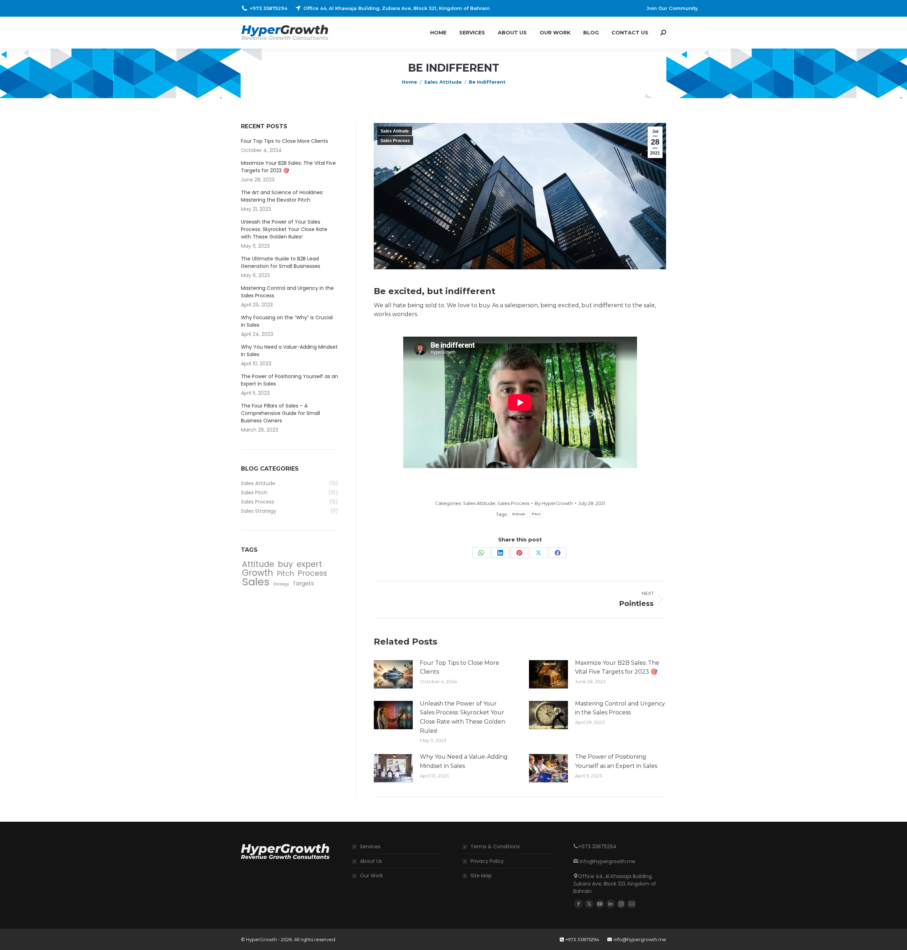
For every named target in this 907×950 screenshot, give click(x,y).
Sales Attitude (395, 131)
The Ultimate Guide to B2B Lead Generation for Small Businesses (280, 262)
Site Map (481, 875)
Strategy (281, 584)
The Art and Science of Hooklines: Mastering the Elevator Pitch (282, 196)
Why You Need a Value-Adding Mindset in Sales (464, 761)
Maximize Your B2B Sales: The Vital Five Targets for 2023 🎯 (617, 667)
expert (309, 564)
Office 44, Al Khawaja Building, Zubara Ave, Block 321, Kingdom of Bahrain (396, 8)
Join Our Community (672, 8)
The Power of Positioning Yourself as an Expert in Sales (616, 761)
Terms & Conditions (495, 846)
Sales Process (395, 140)
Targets (303, 583)
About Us (371, 861)
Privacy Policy (487, 861)
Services (370, 846)
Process (312, 573)
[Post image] (393, 674)
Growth (257, 573)
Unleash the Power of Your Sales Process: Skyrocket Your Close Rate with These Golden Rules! (462, 717)
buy (285, 564)
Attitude (518, 514)
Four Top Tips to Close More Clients (459, 667)
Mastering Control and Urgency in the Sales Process (620, 708)
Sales (256, 581)
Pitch (536, 514)
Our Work (371, 875)
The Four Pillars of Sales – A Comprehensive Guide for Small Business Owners (280, 413)
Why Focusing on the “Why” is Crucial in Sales (287, 321)
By (554, 503)
